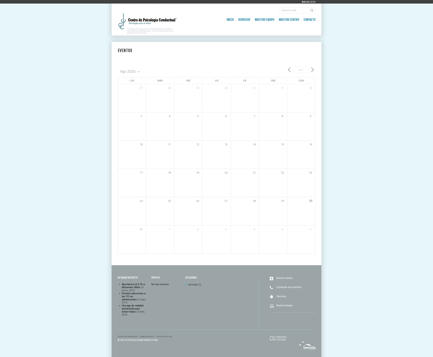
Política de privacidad (128, 336)
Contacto (309, 19)
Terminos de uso (164, 336)
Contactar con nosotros (289, 287)
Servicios (244, 19)
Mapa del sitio (308, 2)
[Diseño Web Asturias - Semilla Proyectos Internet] (307, 345)
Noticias (192, 285)
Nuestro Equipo (264, 19)
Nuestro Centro (289, 19)
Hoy (301, 70)
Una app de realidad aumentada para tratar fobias (132, 308)
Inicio (230, 19)
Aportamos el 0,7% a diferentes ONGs (133, 286)
